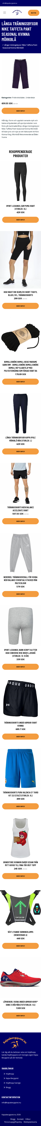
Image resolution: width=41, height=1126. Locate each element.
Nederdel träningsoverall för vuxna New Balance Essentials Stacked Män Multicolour (20, 580)
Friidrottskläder (18, 97)
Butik (33, 13)
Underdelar (30, 97)
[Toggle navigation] (5, 13)
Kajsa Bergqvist (12, 1078)
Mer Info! (20, 111)
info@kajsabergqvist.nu (10, 3)
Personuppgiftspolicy (13, 1122)
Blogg (8, 1087)
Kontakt (20, 1119)
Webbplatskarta (30, 1122)
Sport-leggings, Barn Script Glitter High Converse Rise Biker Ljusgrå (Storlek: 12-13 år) (20, 652)
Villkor (28, 1119)
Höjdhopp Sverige (13, 1083)
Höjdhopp (10, 1074)
